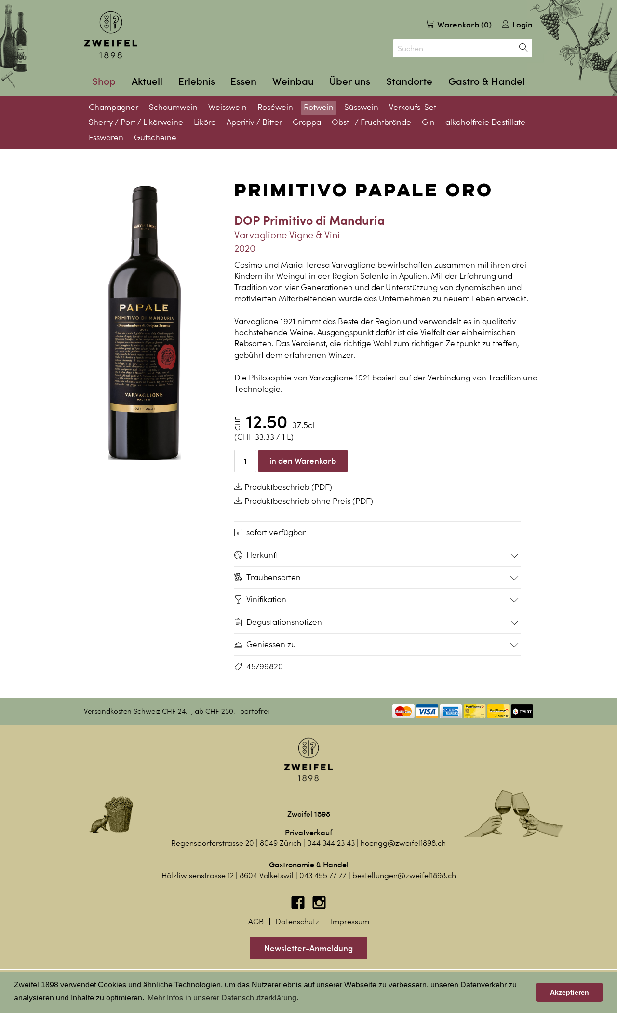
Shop (104, 81)
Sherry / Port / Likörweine (136, 122)
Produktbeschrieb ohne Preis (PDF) (307, 501)
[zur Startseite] (110, 34)
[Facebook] (299, 907)
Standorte (409, 81)
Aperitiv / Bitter (254, 122)
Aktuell (147, 81)
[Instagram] (319, 907)
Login (521, 24)
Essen (243, 81)
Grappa (307, 122)
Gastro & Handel (486, 81)
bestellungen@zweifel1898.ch (404, 875)
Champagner (113, 107)
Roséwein (275, 107)
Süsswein (361, 107)
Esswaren (106, 137)
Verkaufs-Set (412, 107)
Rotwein (319, 107)
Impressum (350, 921)
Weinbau (293, 81)
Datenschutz (297, 921)
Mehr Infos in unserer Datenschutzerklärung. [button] (223, 998)
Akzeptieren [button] (569, 992)
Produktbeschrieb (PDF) (287, 487)
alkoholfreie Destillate (485, 122)
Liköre (205, 122)
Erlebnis (196, 81)
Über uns (349, 81)
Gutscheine (155, 137)
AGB (256, 921)
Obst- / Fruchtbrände (371, 122)
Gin (428, 122)
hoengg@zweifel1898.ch (403, 843)
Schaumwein (173, 107)
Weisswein (227, 107)
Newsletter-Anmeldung (308, 948)
